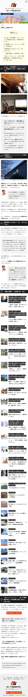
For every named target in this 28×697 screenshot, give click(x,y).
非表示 (15, 32)
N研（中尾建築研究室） (14, 10)
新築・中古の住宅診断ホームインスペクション (14, 689)
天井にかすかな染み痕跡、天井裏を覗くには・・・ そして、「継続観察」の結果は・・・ (17, 533)
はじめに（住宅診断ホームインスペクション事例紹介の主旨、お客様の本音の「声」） (14, 39)
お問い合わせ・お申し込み (15, 613)
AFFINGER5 (23, 695)
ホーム (4, 677)
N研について (9, 679)
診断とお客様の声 (17, 679)
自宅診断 (21, 677)
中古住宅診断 (16, 677)
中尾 (23, 647)
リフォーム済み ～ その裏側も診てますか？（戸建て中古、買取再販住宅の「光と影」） (17, 464)
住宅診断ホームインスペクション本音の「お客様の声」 (14, 45)
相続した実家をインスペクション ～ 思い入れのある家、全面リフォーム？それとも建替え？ (17, 476)
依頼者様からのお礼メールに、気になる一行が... (13, 49)
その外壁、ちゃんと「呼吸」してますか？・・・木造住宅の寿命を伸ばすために (17, 356)
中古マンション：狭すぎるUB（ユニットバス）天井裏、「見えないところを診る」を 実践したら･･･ (17, 571)
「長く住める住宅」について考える (16, 487)
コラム (23, 679)
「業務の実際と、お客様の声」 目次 (14, 53)
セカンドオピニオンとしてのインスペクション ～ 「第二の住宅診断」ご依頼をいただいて (17, 440)
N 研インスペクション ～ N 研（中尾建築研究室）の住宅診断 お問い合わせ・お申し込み (14, 58)
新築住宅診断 (9, 677)
